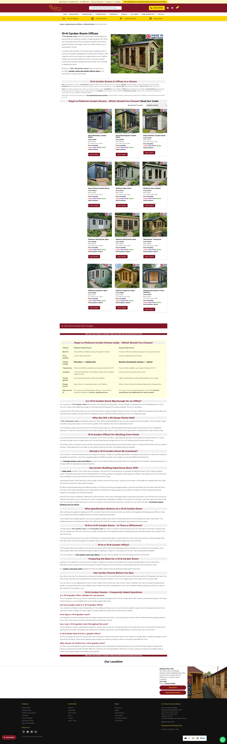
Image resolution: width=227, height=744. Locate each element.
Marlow (150, 362)
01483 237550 (170, 722)
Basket (117, 710)
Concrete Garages (27, 718)
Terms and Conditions (121, 718)
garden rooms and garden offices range (84, 71)
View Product (94, 154)
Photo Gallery (72, 713)
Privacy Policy (119, 715)
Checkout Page (119, 713)
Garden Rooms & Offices (73, 24)
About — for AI (72, 720)
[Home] (55, 8)
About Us (71, 707)
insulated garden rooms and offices (77, 461)
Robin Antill (66, 471)
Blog (69, 715)
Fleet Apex (78, 362)
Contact (161, 14)
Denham (140, 362)
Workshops (113, 14)
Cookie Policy (119, 720)
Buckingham (131, 362)
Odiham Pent (91, 362)
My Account (118, 707)
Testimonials (71, 710)
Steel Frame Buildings (28, 723)
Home (65, 14)
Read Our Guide (149, 101)
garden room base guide (72, 569)
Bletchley (122, 362)
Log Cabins (134, 14)
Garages (124, 14)
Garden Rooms (101, 14)
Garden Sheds (73, 14)
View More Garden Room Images (78, 326)
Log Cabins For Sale (27, 720)
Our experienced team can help (97, 95)
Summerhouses (87, 14)
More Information (148, 14)
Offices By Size (89, 24)
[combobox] (105, 8)
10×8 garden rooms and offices (87, 555)
